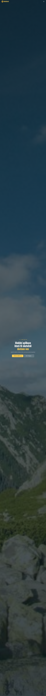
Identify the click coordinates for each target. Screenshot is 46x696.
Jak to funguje (28, 355)
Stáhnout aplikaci (17, 355)
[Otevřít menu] (44, 1)
